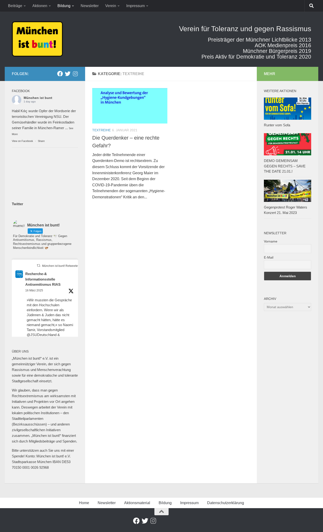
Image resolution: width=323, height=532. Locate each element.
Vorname (270, 241)
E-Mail (268, 257)
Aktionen (39, 6)
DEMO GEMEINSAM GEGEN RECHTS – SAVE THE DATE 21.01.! (285, 166)
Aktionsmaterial (137, 503)
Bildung (63, 6)
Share (41, 141)
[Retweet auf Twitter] (38, 265)
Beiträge (15, 6)
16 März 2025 (34, 290)
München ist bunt (38, 98)
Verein (110, 6)
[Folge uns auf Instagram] (75, 74)
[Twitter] (67, 74)
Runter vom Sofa (277, 125)
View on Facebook (22, 141)
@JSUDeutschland (42, 335)
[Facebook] (60, 74)
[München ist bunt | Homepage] (37, 39)
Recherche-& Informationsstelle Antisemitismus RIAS (43, 279)
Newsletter (90, 6)
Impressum (135, 6)
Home (84, 503)
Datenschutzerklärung (225, 503)
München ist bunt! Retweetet (60, 266)
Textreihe (101, 130)
